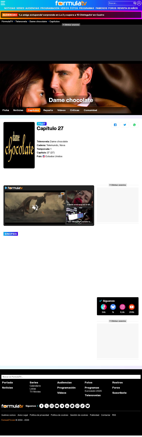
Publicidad (94, 415)
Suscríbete (119, 392)
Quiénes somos (8, 415)
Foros (112, 8)
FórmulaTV (7, 21)
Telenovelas (93, 395)
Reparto (48, 110)
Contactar (105, 415)
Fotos (74, 8)
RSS (114, 415)
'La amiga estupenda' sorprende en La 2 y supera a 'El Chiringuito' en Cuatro (53, 15)
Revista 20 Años (127, 8)
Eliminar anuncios (72, 24)
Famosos (101, 8)
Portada (7, 382)
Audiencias (32, 8)
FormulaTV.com (8, 420)
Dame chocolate (38, 21)
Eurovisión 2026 (93, 391)
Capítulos (55, 21)
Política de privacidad (39, 415)
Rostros (117, 382)
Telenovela (21, 21)
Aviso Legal (23, 415)
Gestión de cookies (79, 415)
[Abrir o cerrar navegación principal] (3, 3)
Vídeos (64, 8)
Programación (49, 8)
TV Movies (35, 391)
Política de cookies (59, 415)
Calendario (35, 385)
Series (20, 8)
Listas (33, 388)
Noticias (9, 8)
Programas (86, 8)
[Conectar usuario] (139, 3)
